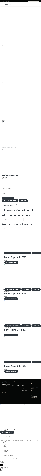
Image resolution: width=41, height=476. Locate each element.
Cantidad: (4, 193)
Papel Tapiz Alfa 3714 (15, 366)
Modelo (4, 185)
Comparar (23, 200)
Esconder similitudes (7, 436)
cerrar (4, 473)
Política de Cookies (25, 388)
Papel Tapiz (17, 204)
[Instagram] (3, 395)
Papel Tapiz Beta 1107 (15, 329)
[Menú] (38, 4)
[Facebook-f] (3, 1)
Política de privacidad (24, 386)
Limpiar (4, 190)
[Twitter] (5, 1)
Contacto (13, 387)
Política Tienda (24, 390)
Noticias (13, 385)
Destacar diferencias (7, 438)
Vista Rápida (26, 253)
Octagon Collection (11, 204)
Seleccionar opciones (11, 262)
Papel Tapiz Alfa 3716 (15, 257)
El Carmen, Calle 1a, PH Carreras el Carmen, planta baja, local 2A (35, 386)
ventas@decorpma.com (35, 391)
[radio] (5, 188)
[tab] (21, 205)
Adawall (6, 177)
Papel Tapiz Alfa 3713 (15, 293)
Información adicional (8, 205)
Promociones (19, 387)
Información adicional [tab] (18, 210)
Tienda (18, 385)
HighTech (33, 402)
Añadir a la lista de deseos (10, 200)
